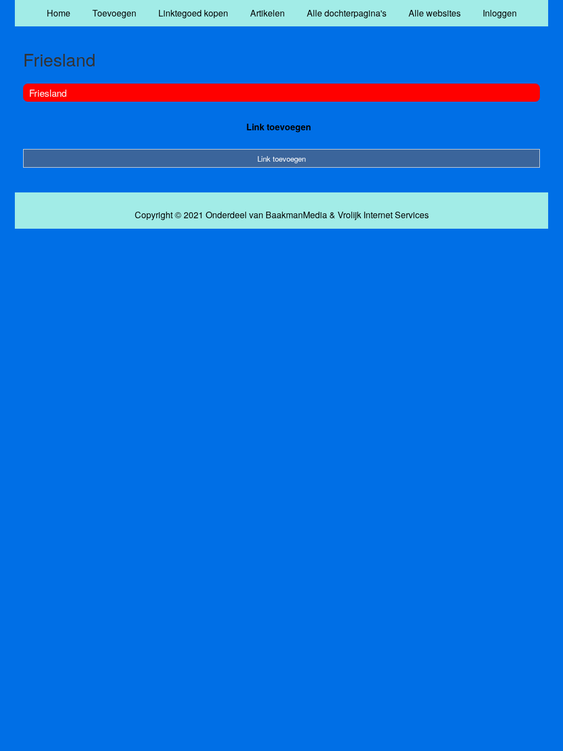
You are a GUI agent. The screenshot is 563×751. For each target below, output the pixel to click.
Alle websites (435, 13)
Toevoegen (114, 13)
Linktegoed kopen (193, 13)
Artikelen (267, 13)
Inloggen (500, 13)
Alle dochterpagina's (347, 13)
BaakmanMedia (296, 214)
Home (58, 13)
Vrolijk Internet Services (383, 214)
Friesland (48, 93)
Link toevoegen (278, 126)
